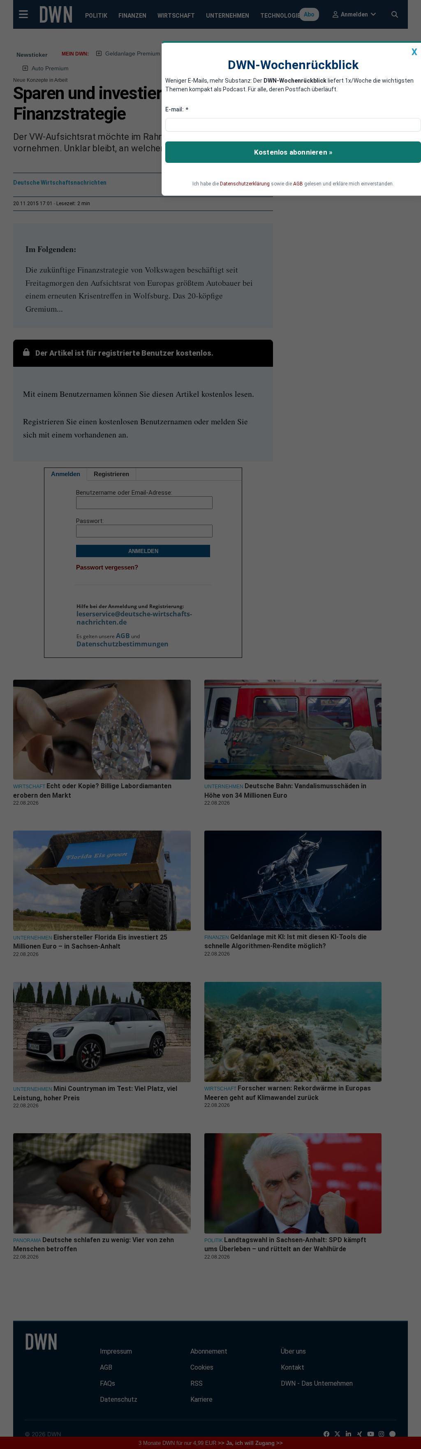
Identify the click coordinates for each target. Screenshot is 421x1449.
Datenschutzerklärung (245, 184)
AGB (298, 184)
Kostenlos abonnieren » (293, 152)
